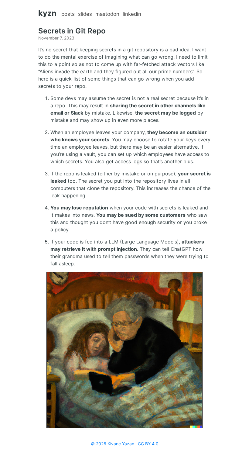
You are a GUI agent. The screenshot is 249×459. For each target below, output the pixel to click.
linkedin (132, 14)
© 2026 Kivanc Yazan (112, 443)
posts (68, 14)
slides (85, 14)
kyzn (47, 13)
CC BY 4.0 (148, 443)
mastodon (107, 14)
